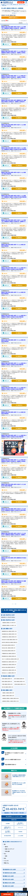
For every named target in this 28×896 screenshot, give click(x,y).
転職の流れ (14, 820)
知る (5, 858)
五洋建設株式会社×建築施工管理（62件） (9, 664)
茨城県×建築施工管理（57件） (7, 678)
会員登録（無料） (21, 2)
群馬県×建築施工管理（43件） (7, 681)
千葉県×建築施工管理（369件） (7, 684)
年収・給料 (7, 851)
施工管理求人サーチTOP (5, 4)
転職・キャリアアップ (9, 849)
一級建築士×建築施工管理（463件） (8, 692)
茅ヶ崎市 (23, 4)
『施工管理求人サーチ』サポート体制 (14, 816)
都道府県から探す (15, 4)
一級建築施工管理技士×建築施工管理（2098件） (10, 698)
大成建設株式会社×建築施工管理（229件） (9, 636)
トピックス (6, 860)
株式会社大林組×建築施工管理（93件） (8, 667)
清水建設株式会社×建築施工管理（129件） (9, 634)
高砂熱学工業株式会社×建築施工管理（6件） (9, 642)
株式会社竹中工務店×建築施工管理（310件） (10, 639)
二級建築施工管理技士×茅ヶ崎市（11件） (9, 625)
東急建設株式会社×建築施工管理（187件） (9, 661)
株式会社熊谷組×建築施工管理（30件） (8, 650)
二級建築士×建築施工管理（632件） (8, 695)
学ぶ (5, 853)
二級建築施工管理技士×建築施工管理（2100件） (10, 701)
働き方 (6, 846)
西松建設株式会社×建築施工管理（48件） (9, 656)
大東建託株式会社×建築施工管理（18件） (9, 670)
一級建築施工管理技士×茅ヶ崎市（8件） (9, 622)
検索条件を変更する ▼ (13, 17)
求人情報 (11, 4)
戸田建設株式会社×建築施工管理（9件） (9, 653)
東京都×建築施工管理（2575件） (20, 684)
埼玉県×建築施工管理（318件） (19, 681)
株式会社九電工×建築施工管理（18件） (8, 648)
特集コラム (6, 863)
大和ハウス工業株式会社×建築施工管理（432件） (10, 659)
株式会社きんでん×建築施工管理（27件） (9, 673)
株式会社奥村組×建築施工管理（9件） (8, 645)
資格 (6, 856)
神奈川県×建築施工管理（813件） (8, 687)
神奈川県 (20, 4)
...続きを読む (13, 13)
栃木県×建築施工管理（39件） (19, 678)
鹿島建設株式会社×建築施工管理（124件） (9, 631)
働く (5, 844)
